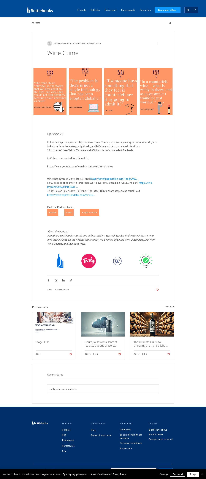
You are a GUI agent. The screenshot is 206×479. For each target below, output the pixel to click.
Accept (193, 474)
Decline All (178, 474)
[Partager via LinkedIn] (63, 280)
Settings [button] (164, 474)
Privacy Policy (119, 474)
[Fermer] (202, 474)
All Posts (36, 22)
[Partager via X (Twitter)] (56, 280)
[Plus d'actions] (157, 43)
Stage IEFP (42, 342)
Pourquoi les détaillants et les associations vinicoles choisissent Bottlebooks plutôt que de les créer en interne (101, 343)
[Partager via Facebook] (48, 280)
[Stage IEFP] (54, 324)
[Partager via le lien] (70, 280)
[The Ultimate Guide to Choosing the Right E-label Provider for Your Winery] (152, 324)
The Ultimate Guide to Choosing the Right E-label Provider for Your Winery (150, 343)
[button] (128, 10)
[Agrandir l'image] (50, 91)
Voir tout (170, 306)
